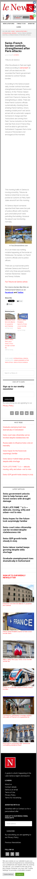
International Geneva (20, 358)
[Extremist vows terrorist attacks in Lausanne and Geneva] (10, 316)
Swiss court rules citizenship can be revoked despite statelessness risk (17, 529)
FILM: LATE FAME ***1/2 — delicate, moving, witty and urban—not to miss (16, 510)
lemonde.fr (24, 68)
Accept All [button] (20, 874)
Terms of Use (10, 792)
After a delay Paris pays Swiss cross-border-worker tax (10, 343)
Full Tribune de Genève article (16, 282)
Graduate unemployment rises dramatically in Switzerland (18, 559)
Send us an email (11, 790)
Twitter (20, 292)
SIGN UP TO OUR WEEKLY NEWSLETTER (14, 576)
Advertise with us (11, 809)
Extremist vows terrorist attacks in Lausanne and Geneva (17, 604)
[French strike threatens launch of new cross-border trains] (22, 316)
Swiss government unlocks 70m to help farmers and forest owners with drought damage (17, 497)
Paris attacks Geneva (21, 362)
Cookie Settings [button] (8, 874)
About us (8, 784)
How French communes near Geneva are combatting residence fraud (16, 744)
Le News (18, 8)
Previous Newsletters (13, 842)
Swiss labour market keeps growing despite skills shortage (16, 549)
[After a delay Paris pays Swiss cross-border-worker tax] (10, 336)
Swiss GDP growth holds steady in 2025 (18, 475)
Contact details (11, 787)
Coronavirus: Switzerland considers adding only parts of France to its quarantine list (17, 716)
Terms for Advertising (13, 798)
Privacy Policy (8, 406)
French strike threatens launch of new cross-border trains (22, 324)
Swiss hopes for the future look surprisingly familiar (16, 519)
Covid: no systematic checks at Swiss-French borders (18, 688)
